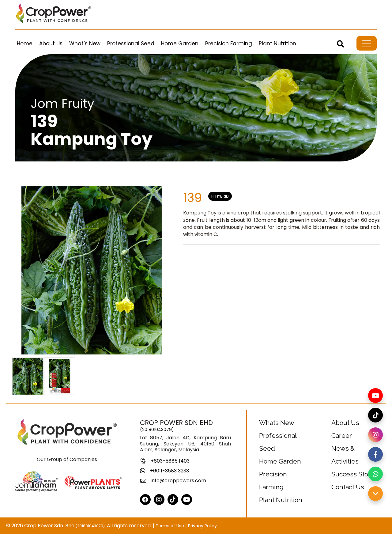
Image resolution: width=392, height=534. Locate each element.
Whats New (276, 422)
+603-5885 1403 (170, 460)
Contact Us (347, 487)
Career (341, 435)
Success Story (352, 474)
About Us (345, 422)
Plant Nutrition (280, 500)
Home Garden (280, 461)
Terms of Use (170, 526)
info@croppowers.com (178, 480)
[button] (340, 44)
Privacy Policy (202, 526)
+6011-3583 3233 (169, 470)
